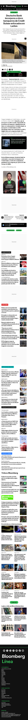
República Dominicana (5, 683)
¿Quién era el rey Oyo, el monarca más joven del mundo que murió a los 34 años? (20, 618)
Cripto (2, 694)
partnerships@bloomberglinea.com (8, 713)
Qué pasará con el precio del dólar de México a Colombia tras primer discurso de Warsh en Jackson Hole (9, 402)
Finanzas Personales (5, 695)
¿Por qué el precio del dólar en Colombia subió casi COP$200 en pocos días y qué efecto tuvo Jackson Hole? (10, 392)
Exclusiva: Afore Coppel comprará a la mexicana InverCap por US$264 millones (10, 257)
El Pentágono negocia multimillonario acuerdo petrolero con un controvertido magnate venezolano (10, 343)
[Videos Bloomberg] (14, 473)
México (2, 671)
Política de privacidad (5, 703)
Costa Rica (3, 681)
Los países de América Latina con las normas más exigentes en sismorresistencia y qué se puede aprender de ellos (10, 281)
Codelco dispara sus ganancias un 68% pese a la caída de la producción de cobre (6, 537)
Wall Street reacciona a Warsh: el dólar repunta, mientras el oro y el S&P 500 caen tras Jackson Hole (10, 374)
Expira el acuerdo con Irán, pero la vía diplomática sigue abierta (9, 478)
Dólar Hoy (3, 692)
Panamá (2, 679)
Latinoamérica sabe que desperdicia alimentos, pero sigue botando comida (19, 218)
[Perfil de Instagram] (13, 651)
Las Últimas (19, 230)
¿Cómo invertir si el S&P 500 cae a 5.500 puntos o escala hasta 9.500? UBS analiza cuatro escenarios (9, 424)
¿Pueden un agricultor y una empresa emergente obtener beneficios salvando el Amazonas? (9, 512)
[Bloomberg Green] (14, 497)
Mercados (3, 690)
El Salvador (3, 682)
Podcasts (3, 696)
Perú (2, 676)
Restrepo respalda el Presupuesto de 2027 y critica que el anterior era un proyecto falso (20, 576)
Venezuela (3, 674)
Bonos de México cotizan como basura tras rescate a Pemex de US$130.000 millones (10, 265)
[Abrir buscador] (22, 6)
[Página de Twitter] (7, 651)
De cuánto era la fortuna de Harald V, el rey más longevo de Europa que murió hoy (20, 635)
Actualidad (14, 12)
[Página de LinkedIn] (17, 651)
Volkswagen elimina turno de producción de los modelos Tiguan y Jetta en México (9, 432)
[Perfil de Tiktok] (20, 651)
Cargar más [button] (14, 602)
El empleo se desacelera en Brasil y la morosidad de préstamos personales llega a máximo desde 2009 (9, 317)
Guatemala (3, 684)
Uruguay (3, 680)
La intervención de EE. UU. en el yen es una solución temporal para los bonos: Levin (10, 491)
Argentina (3, 672)
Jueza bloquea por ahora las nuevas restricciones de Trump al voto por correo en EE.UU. (8, 218)
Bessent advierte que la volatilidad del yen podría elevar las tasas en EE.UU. (10, 324)
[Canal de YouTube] (10, 651)
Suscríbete (3, 702)
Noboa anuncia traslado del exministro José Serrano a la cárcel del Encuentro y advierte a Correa (10, 310)
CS (2, 82)
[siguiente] (26, 217)
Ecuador (3, 678)
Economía (3, 689)
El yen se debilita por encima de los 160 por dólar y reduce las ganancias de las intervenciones (10, 383)
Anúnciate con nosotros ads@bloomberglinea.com (11, 714)
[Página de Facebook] (4, 651)
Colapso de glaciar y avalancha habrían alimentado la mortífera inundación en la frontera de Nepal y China (10, 504)
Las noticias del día (10, 230)
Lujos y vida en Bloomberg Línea (12, 606)
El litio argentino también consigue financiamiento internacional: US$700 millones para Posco (7, 576)
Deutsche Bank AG (14, 79)
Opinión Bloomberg (7, 453)
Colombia (3, 673)
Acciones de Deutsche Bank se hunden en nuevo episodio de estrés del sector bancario (18, 141)
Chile (2, 675)
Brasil (2, 670)
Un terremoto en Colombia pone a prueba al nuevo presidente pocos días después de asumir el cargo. (10, 485)
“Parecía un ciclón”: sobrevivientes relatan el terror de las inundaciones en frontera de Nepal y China (10, 330)
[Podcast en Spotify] (23, 651)
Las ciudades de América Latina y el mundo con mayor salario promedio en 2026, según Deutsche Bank (9, 273)
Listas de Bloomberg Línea (6, 697)
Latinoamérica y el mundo (6, 668)
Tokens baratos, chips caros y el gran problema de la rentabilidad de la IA (9, 448)
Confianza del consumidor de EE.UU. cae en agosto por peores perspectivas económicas (7, 595)
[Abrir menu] (1, 6)
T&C (2, 707)
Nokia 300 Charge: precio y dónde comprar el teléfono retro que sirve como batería (6, 618)
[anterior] (2, 217)
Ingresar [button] (25, 6)
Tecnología (3, 706)
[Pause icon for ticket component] (1, 9)
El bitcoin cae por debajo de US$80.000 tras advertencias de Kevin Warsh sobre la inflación (20, 595)
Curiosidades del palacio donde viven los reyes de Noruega (7, 634)
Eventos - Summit (4, 712)
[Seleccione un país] (3, 6)
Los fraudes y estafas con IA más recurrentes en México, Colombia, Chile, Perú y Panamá (9, 414)
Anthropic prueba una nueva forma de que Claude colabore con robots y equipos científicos (10, 440)
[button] (25, 38)
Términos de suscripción (6, 705)
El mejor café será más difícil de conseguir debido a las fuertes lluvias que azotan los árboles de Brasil (10, 519)
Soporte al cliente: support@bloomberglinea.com (10, 715)
